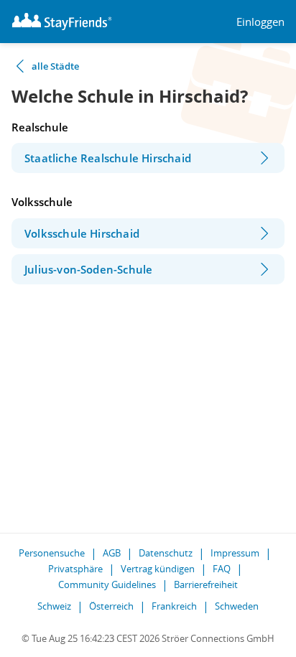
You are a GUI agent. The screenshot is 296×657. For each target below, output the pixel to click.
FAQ (222, 568)
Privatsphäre (75, 568)
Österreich (111, 606)
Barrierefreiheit (206, 584)
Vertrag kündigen (158, 568)
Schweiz (54, 606)
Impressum (235, 552)
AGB (112, 552)
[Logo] (61, 21)
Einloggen (260, 22)
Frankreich (174, 606)
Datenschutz (166, 552)
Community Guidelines (107, 584)
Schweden (237, 606)
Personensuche (52, 552)
